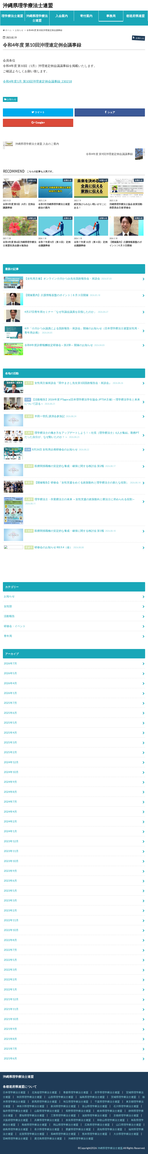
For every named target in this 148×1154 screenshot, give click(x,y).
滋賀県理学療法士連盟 (94, 1115)
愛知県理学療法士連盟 (31, 1115)
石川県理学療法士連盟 (126, 1106)
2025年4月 (10, 732)
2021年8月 (10, 1038)
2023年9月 (10, 870)
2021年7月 (10, 1048)
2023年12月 (11, 841)
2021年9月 (10, 1028)
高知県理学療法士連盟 (109, 1129)
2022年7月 (10, 949)
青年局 (8, 635)
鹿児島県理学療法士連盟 (48, 1138)
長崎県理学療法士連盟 (63, 1133)
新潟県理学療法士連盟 (63, 1106)
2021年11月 (11, 1009)
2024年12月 (11, 762)
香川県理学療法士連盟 (46, 1129)
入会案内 (62, 15)
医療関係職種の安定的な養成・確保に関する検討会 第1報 (70, 530)
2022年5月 (10, 959)
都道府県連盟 (135, 15)
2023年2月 (10, 910)
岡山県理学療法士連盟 (65, 1124)
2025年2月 (10, 752)
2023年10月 (11, 861)
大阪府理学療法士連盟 (15, 1120)
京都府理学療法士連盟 (126, 1115)
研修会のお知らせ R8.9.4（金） (54, 547)
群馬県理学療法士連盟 (44, 1101)
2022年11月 (11, 920)
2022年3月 (10, 969)
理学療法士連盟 (12, 15)
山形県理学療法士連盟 (60, 1096)
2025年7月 (10, 702)
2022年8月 (10, 940)
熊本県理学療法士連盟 (94, 1133)
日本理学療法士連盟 (14, 1092)
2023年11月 (11, 851)
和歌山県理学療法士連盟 (111, 1120)
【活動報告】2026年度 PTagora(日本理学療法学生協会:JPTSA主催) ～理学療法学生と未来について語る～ (82, 401)
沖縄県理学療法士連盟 (28, 5)
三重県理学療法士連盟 (63, 1115)
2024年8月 (10, 791)
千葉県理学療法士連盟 (107, 1101)
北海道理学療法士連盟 (44, 1092)
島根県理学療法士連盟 (34, 1124)
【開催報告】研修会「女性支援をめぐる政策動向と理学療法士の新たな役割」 (83, 482)
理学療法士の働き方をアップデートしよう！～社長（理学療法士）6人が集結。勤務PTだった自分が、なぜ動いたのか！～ (81, 434)
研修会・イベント (14, 626)
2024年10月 (11, 772)
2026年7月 (10, 663)
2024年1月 (10, 831)
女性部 (8, 606)
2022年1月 (10, 989)
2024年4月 (10, 811)
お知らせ (11, 99)
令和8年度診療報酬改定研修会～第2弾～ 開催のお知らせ (64, 345)
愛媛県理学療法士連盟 (78, 1129)
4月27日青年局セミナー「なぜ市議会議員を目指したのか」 (66, 311)
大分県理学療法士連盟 (126, 1133)
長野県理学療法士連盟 (78, 1110)
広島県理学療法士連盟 (97, 1124)
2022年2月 (10, 979)
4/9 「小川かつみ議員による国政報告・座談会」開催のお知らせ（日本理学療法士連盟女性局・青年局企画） (82, 330)
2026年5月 (10, 673)
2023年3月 (10, 900)
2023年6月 (10, 880)
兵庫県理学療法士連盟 (46, 1120)
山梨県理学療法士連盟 (46, 1110)
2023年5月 (10, 890)
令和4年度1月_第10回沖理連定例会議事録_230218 (37, 81)
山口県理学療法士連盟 (128, 1124)
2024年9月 (10, 781)
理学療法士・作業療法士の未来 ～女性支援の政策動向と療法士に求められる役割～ (80, 501)
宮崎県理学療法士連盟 (15, 1138)
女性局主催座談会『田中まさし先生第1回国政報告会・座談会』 (74, 382)
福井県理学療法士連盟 (15, 1110)
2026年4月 (10, 683)
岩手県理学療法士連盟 (107, 1092)
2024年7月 (10, 801)
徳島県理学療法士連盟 (15, 1129)
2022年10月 (11, 930)
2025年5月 (10, 722)
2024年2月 (10, 821)
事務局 (111, 15)
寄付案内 (86, 15)
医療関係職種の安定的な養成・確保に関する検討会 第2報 (70, 466)
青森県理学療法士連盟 (75, 1092)
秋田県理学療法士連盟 (29, 1096)
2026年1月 (10, 693)
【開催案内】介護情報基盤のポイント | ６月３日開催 (62, 295)
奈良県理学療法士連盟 (78, 1120)
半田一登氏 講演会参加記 (51, 416)
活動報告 (9, 616)
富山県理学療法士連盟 (94, 1106)
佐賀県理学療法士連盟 (31, 1133)
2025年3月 (10, 742)
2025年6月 (10, 712)
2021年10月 (11, 1019)
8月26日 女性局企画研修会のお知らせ (57, 449)
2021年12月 (11, 999)
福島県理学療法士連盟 (92, 1096)
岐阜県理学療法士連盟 (109, 1110)
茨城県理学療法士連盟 (123, 1096)
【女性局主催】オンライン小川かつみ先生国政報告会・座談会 (68, 278)
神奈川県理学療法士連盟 (30, 1106)
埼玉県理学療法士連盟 (75, 1101)
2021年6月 (10, 1058)
